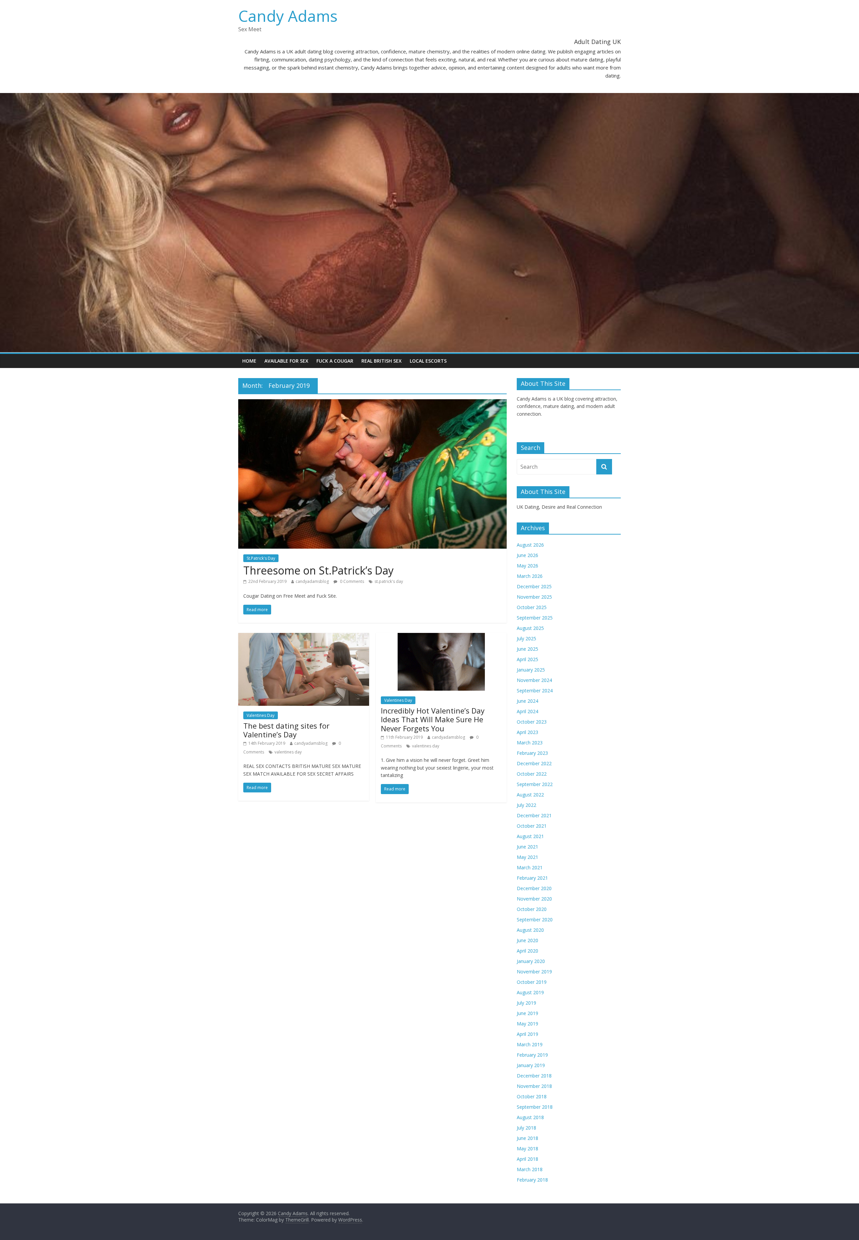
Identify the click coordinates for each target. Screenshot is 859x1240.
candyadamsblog (312, 581)
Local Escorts (428, 361)
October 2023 (532, 722)
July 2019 (526, 1003)
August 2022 (530, 794)
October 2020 (532, 909)
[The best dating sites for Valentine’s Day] (303, 637)
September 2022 (535, 784)
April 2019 (527, 1034)
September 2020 (535, 919)
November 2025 (534, 597)
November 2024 (534, 680)
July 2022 (526, 805)
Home (249, 361)
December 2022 (534, 763)
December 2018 (534, 1075)
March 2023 (530, 742)
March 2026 (530, 576)
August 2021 (530, 836)
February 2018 (532, 1180)
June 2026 (527, 555)
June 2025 (527, 649)
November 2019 (534, 971)
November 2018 (534, 1086)
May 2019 (527, 1023)
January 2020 (531, 961)
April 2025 (527, 659)
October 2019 (532, 982)
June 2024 (527, 701)
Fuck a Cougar (334, 361)
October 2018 (532, 1096)
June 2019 (527, 1013)
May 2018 (527, 1148)
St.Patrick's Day (261, 558)
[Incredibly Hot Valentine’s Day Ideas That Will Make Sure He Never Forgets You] (441, 637)
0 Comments (351, 581)
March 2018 (530, 1169)
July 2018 (526, 1127)
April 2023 (527, 732)
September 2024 (535, 690)
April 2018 (527, 1159)
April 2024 (527, 711)
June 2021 (527, 846)
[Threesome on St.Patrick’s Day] (372, 403)
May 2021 (527, 857)
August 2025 (530, 628)
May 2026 (527, 565)
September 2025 (535, 617)
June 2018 (527, 1138)
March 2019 (530, 1044)
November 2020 (534, 898)
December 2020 (534, 888)
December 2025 (534, 586)
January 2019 (531, 1065)
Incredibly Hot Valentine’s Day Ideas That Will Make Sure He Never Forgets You (433, 719)
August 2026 (530, 545)
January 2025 (531, 670)
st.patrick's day (388, 581)
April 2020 (527, 951)
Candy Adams (288, 15)
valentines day (288, 752)
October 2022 (532, 774)
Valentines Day (260, 715)
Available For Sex (286, 361)
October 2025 (532, 607)
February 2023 (532, 753)
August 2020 (530, 930)
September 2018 (535, 1107)
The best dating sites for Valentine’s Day (286, 730)
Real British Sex (381, 361)
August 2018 (530, 1117)
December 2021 (534, 815)
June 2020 (527, 940)
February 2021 (532, 878)
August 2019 (530, 992)
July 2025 (526, 638)
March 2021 (530, 867)
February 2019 (532, 1055)
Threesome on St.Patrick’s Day (318, 570)
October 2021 (532, 826)
